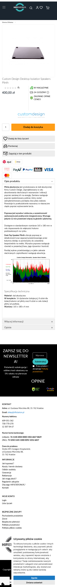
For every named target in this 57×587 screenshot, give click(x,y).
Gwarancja (6, 473)
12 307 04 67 (8, 427)
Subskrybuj (40, 362)
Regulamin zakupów (10, 482)
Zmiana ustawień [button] (34, 582)
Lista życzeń (7, 503)
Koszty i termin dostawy (12, 467)
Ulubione (41, 7)
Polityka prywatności (11, 525)
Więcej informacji (13, 321)
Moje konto (37, 7)
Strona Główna (7, 22)
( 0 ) (18, 87)
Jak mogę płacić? (9, 479)
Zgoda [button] (34, 578)
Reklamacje (7, 476)
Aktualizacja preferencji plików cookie (2, 584)
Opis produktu (12, 181)
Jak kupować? (8, 464)
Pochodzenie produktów (12, 516)
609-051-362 (7, 421)
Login (4, 500)
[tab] (28, 181)
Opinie (7, 327)
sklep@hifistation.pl (16, 412)
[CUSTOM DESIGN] (31, 117)
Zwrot (4, 519)
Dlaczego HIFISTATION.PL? (13, 485)
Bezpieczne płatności (11, 522)
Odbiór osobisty (9, 470)
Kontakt (5, 488)
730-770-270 (7, 424)
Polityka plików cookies (12, 528)
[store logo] (20, 7)
